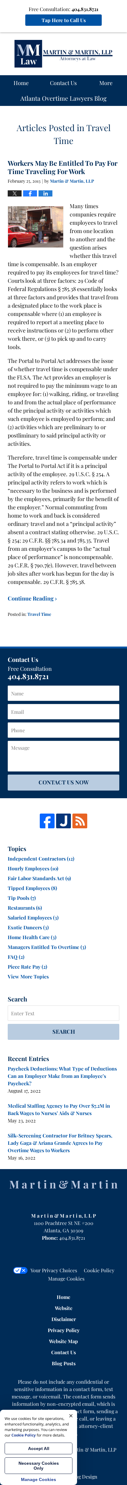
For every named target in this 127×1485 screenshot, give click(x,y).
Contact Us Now (64, 782)
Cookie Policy (99, 1270)
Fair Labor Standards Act (39, 878)
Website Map (63, 1341)
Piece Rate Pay (27, 966)
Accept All (38, 1448)
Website (63, 1308)
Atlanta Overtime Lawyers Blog (63, 54)
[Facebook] (47, 821)
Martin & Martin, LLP (92, 1449)
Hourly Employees (33, 868)
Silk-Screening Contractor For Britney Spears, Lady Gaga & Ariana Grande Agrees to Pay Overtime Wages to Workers (60, 1142)
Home (21, 83)
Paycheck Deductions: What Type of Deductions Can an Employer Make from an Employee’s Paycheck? (62, 1076)
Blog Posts (64, 1363)
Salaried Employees (33, 917)
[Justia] (63, 821)
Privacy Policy (64, 1330)
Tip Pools (22, 898)
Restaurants (25, 907)
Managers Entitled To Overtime (47, 947)
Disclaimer (63, 1319)
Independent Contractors (41, 858)
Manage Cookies (66, 1278)
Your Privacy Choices (54, 1270)
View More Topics (28, 976)
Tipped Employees (32, 888)
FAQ (16, 957)
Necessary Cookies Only (38, 1466)
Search (63, 1031)
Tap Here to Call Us (64, 20)
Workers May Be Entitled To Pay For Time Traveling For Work (62, 167)
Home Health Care (32, 937)
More (106, 83)
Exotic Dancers (28, 927)
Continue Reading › (32, 598)
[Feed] (79, 821)
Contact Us (63, 83)
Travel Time (39, 614)
